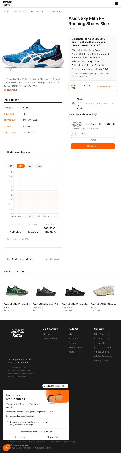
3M (20, 166)
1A (39, 166)
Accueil (7, 11)
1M (11, 166)
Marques (17, 11)
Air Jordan (74, 338)
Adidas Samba (101, 352)
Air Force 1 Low (102, 338)
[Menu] (116, 3)
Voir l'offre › (92, 146)
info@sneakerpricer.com (18, 445)
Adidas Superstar (103, 356)
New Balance (75, 347)
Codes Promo (50, 338)
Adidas (72, 343)
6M (30, 166)
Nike (71, 334)
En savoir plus (10, 89)
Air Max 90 (99, 343)
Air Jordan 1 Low (102, 347)
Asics (25, 11)
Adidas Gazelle (101, 361)
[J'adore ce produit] (11, 69)
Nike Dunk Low (102, 334)
